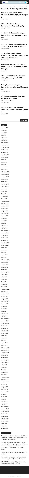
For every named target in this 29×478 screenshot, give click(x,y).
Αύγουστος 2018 (4, 362)
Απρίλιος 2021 (4, 284)
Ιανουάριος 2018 (5, 379)
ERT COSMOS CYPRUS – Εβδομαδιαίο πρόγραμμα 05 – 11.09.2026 (14, 453)
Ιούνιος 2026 (4, 132)
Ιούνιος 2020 (4, 308)
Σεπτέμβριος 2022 (5, 242)
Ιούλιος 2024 (4, 189)
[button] (26, 2)
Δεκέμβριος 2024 (5, 176)
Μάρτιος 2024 (4, 198)
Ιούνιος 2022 (4, 250)
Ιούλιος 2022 (4, 247)
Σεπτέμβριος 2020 (5, 301)
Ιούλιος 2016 (4, 423)
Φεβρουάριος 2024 (5, 201)
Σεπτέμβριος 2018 (5, 360)
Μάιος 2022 (3, 252)
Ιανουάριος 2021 (5, 291)
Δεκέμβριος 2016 (5, 411)
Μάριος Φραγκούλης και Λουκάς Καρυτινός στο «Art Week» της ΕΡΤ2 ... (14, 109)
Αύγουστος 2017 (4, 391)
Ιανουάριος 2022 (5, 262)
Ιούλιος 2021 (4, 277)
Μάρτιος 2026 (4, 140)
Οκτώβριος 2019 (4, 328)
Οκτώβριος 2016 (4, 416)
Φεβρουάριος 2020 (5, 318)
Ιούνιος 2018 (4, 367)
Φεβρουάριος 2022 (5, 259)
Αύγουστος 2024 (4, 186)
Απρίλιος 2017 (4, 401)
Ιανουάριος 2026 (5, 145)
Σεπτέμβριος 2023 (5, 213)
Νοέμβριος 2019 (4, 325)
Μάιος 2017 (3, 399)
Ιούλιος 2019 (4, 335)
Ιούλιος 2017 (4, 394)
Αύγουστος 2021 (4, 274)
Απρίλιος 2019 (4, 343)
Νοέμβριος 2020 (4, 296)
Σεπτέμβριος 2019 (5, 330)
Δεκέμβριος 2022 (5, 235)
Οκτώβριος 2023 (4, 211)
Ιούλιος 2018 (4, 365)
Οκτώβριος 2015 (4, 428)
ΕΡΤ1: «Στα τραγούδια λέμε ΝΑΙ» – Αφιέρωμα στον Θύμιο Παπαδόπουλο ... (13, 98)
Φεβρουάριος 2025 (5, 172)
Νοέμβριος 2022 (4, 237)
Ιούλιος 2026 (4, 130)
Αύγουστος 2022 (4, 245)
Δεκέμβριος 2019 (5, 323)
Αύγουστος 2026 (4, 128)
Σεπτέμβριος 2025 (5, 154)
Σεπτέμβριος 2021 (5, 272)
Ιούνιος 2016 (4, 426)
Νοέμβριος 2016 (4, 413)
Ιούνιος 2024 (4, 191)
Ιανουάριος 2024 (5, 203)
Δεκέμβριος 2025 (5, 147)
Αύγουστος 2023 (4, 215)
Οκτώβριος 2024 (4, 181)
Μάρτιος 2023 (4, 228)
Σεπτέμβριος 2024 (5, 184)
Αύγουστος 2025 (4, 157)
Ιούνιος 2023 (4, 220)
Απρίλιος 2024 (4, 196)
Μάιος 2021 (3, 281)
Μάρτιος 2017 (4, 404)
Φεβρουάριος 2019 (5, 347)
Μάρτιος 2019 (4, 345)
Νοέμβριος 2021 (4, 267)
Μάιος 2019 (3, 340)
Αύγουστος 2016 (4, 421)
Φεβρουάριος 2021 (5, 289)
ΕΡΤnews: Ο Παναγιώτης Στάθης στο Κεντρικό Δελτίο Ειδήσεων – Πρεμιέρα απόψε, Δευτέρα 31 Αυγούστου (13, 457)
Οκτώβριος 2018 (4, 357)
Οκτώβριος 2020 (4, 299)
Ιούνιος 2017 (4, 396)
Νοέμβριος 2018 (4, 355)
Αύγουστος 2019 (4, 333)
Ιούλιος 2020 (4, 306)
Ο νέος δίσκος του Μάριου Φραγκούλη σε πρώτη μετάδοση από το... (14, 87)
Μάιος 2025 (3, 164)
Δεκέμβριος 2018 (5, 352)
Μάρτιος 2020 (4, 316)
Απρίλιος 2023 (4, 225)
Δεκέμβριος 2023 (5, 206)
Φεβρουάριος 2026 (5, 142)
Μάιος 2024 (3, 193)
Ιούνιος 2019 (4, 338)
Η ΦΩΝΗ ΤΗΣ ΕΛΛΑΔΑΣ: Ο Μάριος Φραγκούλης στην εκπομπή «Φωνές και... (14, 35)
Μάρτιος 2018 (4, 374)
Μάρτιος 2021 (4, 286)
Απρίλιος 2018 (4, 372)
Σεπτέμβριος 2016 (5, 418)
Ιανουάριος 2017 (5, 409)
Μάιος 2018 (3, 369)
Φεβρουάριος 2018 (5, 377)
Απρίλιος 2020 (4, 313)
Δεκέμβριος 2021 (5, 264)
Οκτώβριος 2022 (4, 240)
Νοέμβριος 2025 (4, 150)
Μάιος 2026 (3, 135)
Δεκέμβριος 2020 (5, 294)
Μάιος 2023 (3, 223)
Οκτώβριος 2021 (4, 269)
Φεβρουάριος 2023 (5, 230)
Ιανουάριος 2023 (5, 233)
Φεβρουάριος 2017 (5, 406)
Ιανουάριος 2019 (5, 350)
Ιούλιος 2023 (4, 218)
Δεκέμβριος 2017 (5, 382)
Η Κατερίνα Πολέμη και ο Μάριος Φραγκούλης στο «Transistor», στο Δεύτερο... (14, 67)
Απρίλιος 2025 (4, 167)
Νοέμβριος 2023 (4, 208)
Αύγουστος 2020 (4, 303)
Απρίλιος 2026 (4, 137)
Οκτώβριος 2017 (4, 387)
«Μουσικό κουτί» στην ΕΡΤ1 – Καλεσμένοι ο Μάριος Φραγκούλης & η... (14, 15)
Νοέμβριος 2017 (4, 384)
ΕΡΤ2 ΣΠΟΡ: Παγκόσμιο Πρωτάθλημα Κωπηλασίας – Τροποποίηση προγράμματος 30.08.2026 (13, 462)
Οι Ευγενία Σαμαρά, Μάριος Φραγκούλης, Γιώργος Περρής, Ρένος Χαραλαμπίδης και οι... (14, 55)
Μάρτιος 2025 (4, 169)
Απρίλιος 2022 (4, 255)
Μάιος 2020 (3, 311)
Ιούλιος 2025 (4, 159)
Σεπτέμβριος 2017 (5, 389)
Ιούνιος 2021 (4, 279)
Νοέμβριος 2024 (4, 179)
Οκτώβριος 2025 (4, 152)
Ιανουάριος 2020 (5, 321)
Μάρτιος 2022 (4, 257)
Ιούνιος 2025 (4, 162)
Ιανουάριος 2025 (5, 174)
